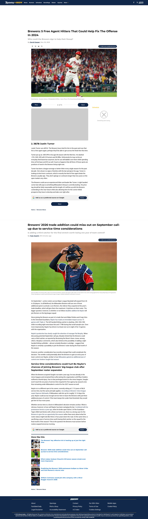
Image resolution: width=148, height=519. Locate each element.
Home (33, 210)
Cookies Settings (95, 510)
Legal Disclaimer (37, 510)
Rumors (31, 2)
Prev (36, 105)
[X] (137, 2)
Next (83, 105)
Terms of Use (93, 506)
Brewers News (41, 210)
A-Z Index (76, 510)
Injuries (59, 2)
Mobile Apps (112, 503)
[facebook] (133, 2)
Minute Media (22, 514)
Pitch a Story (54, 506)
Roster (54, 2)
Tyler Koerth (34, 236)
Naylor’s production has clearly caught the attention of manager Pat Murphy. (57, 333)
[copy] (42, 46)
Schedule (39, 2)
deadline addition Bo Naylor (74, 311)
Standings (46, 2)
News (25, 2)
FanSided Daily (36, 506)
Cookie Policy (112, 506)
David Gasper (35, 42)
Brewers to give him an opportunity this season (47, 414)
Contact (75, 503)
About (33, 503)
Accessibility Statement (58, 510)
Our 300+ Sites (94, 503)
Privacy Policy (77, 506)
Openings (53, 503)
